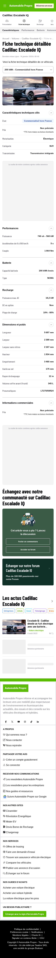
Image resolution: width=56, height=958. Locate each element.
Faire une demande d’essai (20, 852)
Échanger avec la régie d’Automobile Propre (24, 913)
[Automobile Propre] (20, 6)
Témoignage (40, 611)
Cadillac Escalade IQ (31, 38)
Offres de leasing (15, 846)
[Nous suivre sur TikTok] (31, 721)
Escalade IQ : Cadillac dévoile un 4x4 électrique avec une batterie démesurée (40, 623)
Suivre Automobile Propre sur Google (27, 796)
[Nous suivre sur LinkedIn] (37, 721)
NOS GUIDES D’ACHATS (15, 882)
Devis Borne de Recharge (19, 827)
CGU (42, 938)
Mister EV (11, 821)
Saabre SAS (41, 945)
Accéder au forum (28, 549)
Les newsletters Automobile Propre (24, 779)
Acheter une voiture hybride (17, 893)
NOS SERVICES (10, 841)
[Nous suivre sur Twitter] (12, 721)
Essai (28, 611)
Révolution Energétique (18, 816)
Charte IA (36, 935)
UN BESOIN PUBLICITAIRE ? (17, 907)
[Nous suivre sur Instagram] (25, 721)
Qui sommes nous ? (16, 734)
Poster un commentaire (28, 541)
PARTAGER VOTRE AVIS (15, 754)
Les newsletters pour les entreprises (25, 785)
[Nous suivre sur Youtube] (18, 721)
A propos (8, 729)
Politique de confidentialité (26, 929)
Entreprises (8, 611)
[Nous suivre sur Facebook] (5, 721)
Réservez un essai (44, 6)
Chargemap (12, 832)
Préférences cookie (19, 932)
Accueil (5, 38)
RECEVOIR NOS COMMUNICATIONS (21, 774)
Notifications (37, 932)
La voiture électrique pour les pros (21, 898)
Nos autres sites (13, 805)
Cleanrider (11, 811)
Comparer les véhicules (18, 862)
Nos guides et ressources (19, 791)
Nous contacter (14, 740)
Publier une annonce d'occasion (23, 868)
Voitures (15, 38)
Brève (51, 611)
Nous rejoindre (14, 745)
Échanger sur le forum (17, 873)
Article (20, 611)
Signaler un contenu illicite (24, 938)
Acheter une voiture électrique (19, 887)
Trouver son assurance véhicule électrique (28, 857)
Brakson (39, 948)
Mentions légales (21, 935)
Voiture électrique (36, 630)
